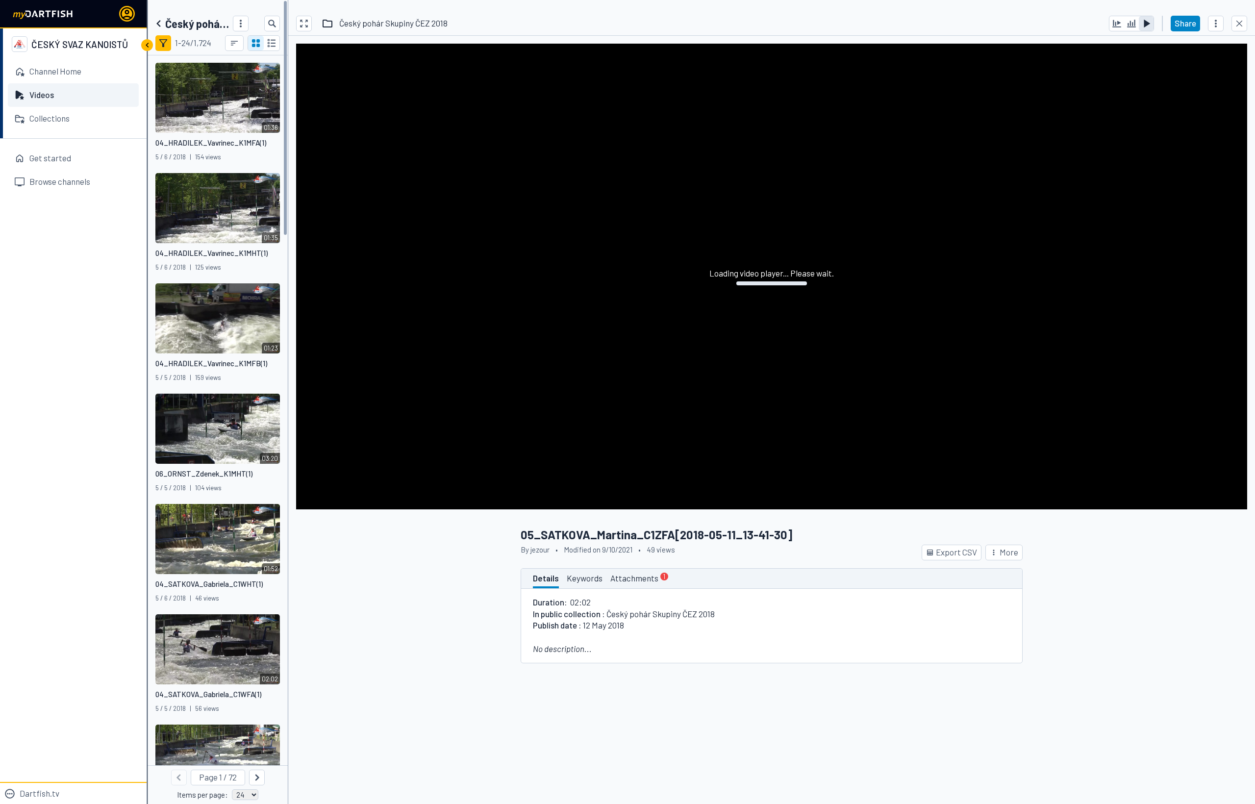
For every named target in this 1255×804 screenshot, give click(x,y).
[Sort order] (234, 43)
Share (1185, 23)
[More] (241, 23)
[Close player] (1239, 23)
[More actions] (1216, 23)
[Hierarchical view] (271, 43)
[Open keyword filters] (163, 43)
